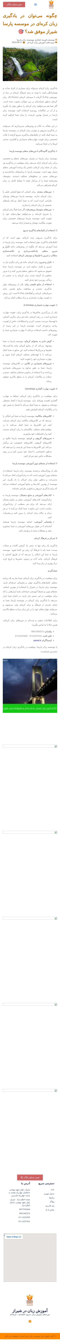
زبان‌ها (51, 1198)
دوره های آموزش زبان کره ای (41, 42)
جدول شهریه (49, 1194)
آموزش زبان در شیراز (30, 1311)
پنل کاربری (49, 1206)
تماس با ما (50, 1210)
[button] (35, 4)
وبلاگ (52, 1202)
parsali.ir (37, 640)
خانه (52, 1190)
